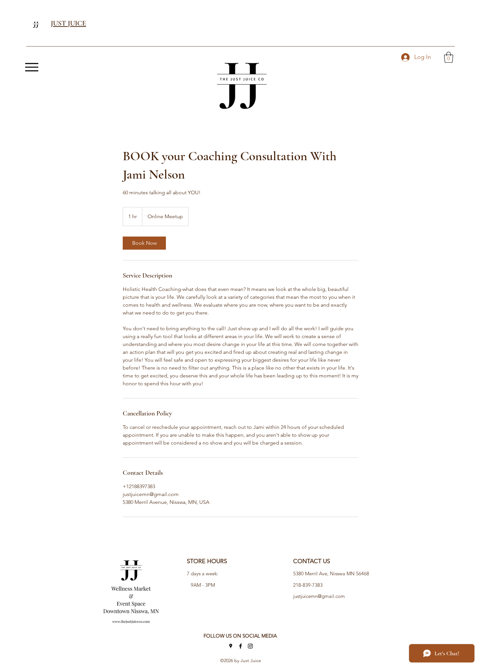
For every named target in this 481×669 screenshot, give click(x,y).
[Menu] (32, 67)
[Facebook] (240, 646)
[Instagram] (250, 646)
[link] (144, 243)
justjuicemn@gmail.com (319, 596)
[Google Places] (230, 646)
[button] (448, 57)
